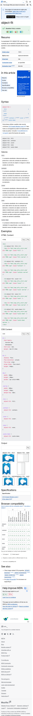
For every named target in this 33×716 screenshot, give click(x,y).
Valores (4, 152)
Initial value (5, 52)
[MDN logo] (4, 627)
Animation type (6, 66)
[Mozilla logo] (6, 702)
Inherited (5, 59)
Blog (2, 644)
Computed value (7, 62)
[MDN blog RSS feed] (13, 634)
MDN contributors (12, 604)
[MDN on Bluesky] (5, 634)
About (3, 641)
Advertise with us (6, 650)
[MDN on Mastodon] (10, 634)
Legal (2, 708)
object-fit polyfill (10, 579)
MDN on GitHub (5, 674)
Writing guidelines (6, 669)
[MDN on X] (8, 634)
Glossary (3, 693)
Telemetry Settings (22, 706)
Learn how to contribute (9, 597)
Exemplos (5, 83)
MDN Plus (4, 653)
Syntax (4, 80)
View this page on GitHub (9, 606)
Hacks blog (4, 696)
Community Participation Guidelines (16, 708)
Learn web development (8, 685)
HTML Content (7, 235)
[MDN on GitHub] (2, 634)
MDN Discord (5, 671)
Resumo (5, 37)
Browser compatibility (8, 88)
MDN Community (6, 663)
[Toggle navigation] (30, 2)
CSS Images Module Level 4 (16, 126)
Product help (4, 655)
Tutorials (3, 690)
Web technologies (6, 682)
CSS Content (6, 329)
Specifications (6, 85)
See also (4, 90)
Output (4, 443)
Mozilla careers (5, 647)
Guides (3, 688)
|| (3, 120)
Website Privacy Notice (7, 706)
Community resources (7, 666)
